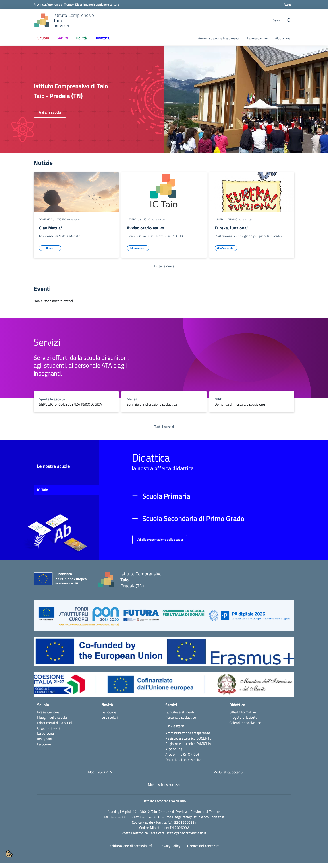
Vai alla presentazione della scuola (160, 539)
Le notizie (108, 712)
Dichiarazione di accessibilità (130, 845)
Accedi (288, 4)
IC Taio (42, 490)
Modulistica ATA (100, 772)
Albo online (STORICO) (182, 754)
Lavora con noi (257, 38)
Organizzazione (48, 728)
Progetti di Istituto (243, 717)
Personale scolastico (180, 717)
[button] (213, 496)
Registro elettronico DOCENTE (188, 738)
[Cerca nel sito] (289, 20)
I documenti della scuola (55, 722)
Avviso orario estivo (145, 227)
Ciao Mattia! (50, 227)
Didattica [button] (102, 38)
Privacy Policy (169, 845)
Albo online (283, 38)
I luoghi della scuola (52, 717)
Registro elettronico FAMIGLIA (188, 743)
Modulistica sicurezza (164, 784)
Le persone (45, 733)
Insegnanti (45, 738)
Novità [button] (81, 38)
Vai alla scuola (50, 112)
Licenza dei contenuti (203, 845)
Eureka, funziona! (231, 227)
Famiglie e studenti (179, 712)
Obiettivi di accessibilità (183, 759)
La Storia (44, 744)
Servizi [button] (62, 38)
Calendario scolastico (245, 722)
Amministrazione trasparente (219, 38)
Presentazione (48, 712)
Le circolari (109, 717)
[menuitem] (43, 38)
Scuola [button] (43, 38)
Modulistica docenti (228, 772)
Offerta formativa (242, 712)
